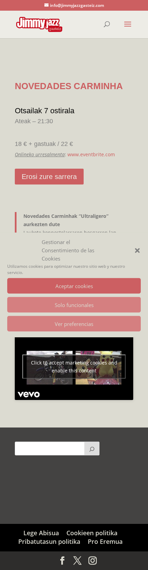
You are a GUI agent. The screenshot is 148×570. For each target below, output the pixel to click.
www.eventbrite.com (91, 154)
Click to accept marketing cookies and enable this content (74, 366)
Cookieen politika (91, 533)
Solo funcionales (74, 305)
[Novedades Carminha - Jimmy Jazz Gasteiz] (74, 65)
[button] (137, 250)
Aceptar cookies (74, 286)
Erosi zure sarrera (49, 176)
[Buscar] (91, 448)
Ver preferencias (74, 323)
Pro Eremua (105, 541)
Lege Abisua (41, 533)
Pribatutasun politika (49, 541)
